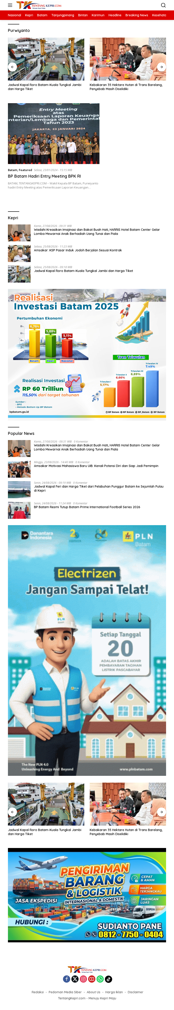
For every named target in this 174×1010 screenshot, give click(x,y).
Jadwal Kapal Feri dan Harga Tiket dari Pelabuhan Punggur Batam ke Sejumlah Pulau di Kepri (99, 488)
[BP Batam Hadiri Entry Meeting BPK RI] (53, 133)
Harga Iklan (114, 992)
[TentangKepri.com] (38, 5)
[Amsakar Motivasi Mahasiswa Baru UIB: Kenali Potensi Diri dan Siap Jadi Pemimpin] (19, 469)
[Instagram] (83, 979)
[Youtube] (91, 979)
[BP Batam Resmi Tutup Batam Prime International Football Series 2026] (19, 510)
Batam (12, 170)
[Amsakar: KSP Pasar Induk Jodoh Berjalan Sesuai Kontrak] (19, 253)
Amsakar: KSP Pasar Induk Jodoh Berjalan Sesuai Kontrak (78, 250)
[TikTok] (108, 979)
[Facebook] (66, 979)
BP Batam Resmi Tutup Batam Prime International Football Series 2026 (87, 507)
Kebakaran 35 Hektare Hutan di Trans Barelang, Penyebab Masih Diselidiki (126, 87)
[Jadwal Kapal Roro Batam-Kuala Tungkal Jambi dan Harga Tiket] (46, 59)
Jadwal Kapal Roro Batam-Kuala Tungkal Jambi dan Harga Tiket (44, 87)
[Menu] (11, 5)
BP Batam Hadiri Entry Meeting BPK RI (44, 176)
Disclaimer (135, 992)
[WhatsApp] (100, 979)
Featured (25, 170)
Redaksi (38, 992)
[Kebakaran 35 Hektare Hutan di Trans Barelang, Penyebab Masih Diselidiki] (128, 59)
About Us (93, 992)
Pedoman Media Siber (65, 992)
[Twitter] (75, 979)
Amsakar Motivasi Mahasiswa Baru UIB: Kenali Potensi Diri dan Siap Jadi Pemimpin (96, 466)
